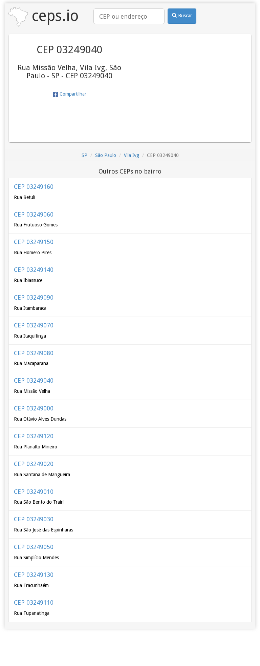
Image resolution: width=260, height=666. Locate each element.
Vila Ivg (131, 155)
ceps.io (53, 16)
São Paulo (105, 155)
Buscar (184, 15)
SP (84, 155)
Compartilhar (72, 94)
